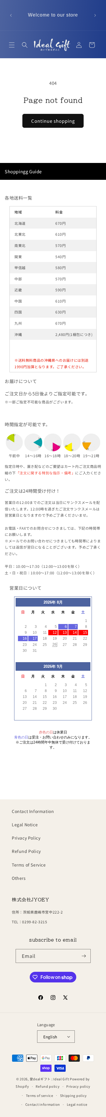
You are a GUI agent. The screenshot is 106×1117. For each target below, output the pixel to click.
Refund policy (47, 1086)
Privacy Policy (26, 838)
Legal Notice (25, 824)
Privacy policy (78, 1086)
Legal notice (77, 1104)
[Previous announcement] (10, 15)
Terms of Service (29, 865)
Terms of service (39, 1095)
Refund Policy (26, 851)
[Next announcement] (95, 15)
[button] (11, 44)
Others (19, 878)
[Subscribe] (83, 956)
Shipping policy (73, 1095)
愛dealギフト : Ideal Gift (49, 1078)
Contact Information (33, 811)
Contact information (42, 1104)
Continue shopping (53, 121)
